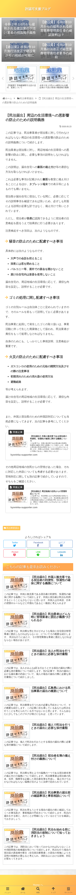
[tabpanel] (21, 78)
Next (73, 78)
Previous (2, 78)
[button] (69, 524)
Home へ (38, 884)
